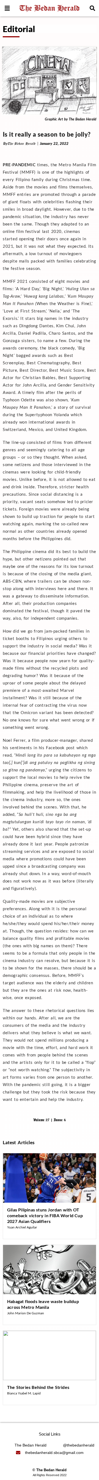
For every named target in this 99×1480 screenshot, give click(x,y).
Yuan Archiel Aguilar (22, 1227)
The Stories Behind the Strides (38, 1387)
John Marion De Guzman (25, 1313)
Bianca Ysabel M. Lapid (24, 1393)
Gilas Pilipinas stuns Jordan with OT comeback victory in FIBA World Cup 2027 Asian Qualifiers (45, 1215)
